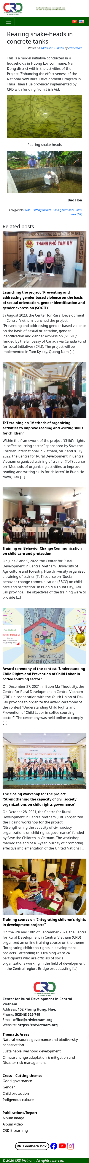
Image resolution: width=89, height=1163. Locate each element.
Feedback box (34, 1146)
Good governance (63, 210)
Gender (9, 1087)
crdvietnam (75, 48)
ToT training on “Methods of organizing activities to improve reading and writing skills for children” (43, 428)
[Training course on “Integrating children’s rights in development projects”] (44, 887)
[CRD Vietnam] (13, 8)
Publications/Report (20, 1112)
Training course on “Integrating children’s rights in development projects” (44, 922)
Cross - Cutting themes (37, 210)
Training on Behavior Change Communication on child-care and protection (42, 551)
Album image (13, 1118)
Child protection (16, 1093)
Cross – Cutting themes (22, 1075)
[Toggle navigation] (9, 21)
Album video (13, 1124)
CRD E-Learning (15, 1130)
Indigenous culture (18, 1099)
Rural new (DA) (76, 212)
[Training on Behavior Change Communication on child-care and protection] (44, 515)
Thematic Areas (16, 1034)
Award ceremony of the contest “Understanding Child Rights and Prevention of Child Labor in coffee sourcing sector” (44, 673)
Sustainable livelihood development (32, 1051)
